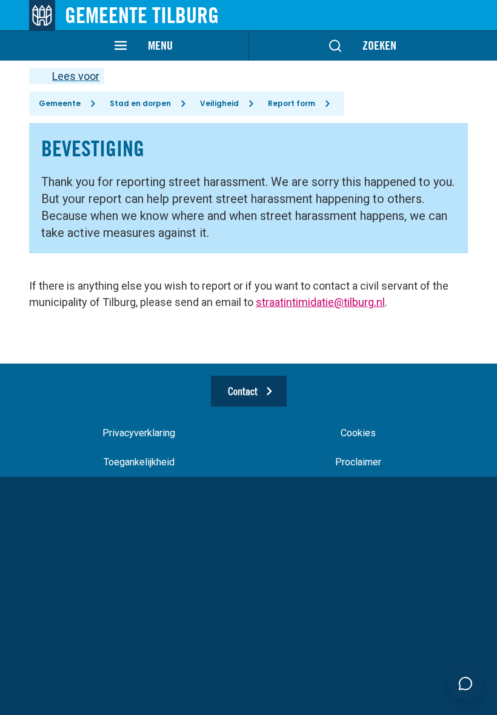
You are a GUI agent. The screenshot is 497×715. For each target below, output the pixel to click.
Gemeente (60, 103)
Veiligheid (219, 103)
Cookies (358, 433)
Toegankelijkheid (139, 462)
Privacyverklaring (138, 433)
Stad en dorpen (140, 103)
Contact (243, 391)
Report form (291, 103)
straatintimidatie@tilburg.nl (320, 302)
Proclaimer (358, 462)
